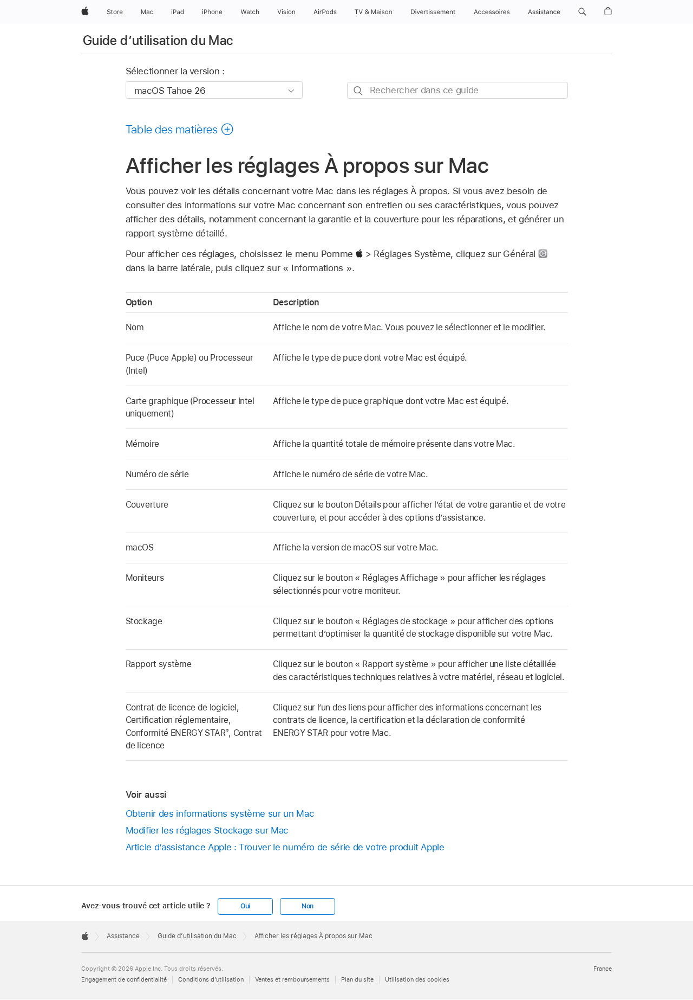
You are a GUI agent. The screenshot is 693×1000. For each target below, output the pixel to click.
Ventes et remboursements (292, 979)
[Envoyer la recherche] (358, 91)
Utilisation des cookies (417, 979)
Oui (245, 906)
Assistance (123, 936)
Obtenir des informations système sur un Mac (220, 813)
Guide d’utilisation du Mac (158, 40)
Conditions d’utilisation (211, 979)
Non (307, 906)
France (602, 968)
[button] (582, 12)
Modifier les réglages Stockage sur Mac (207, 830)
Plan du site (357, 979)
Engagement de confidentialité (124, 979)
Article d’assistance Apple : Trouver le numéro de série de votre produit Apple (285, 847)
